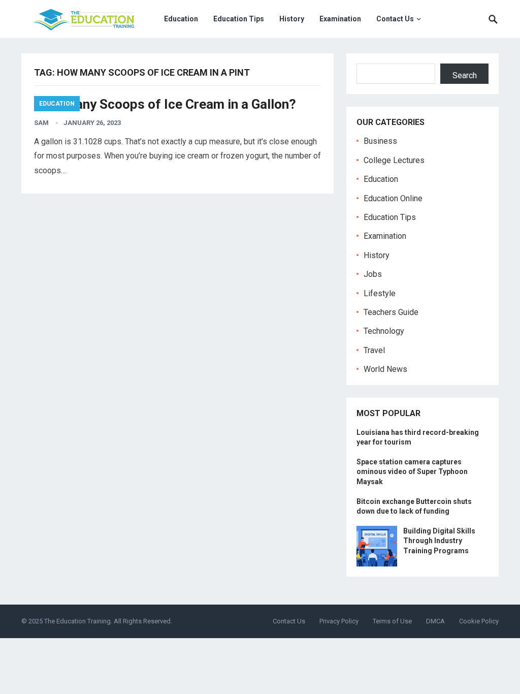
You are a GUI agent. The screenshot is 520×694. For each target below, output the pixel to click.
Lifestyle (380, 293)
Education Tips (238, 19)
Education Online (393, 198)
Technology (384, 331)
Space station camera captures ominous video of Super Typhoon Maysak (412, 471)
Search (464, 75)
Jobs (373, 274)
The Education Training (77, 621)
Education (181, 19)
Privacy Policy (339, 621)
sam (41, 123)
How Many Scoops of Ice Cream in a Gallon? (165, 104)
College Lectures (394, 160)
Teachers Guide (391, 312)
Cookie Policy (479, 621)
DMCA (435, 621)
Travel (374, 350)
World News (385, 369)
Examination (340, 19)
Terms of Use (392, 621)
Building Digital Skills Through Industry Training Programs (439, 540)
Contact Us (395, 19)
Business (380, 141)
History (291, 19)
